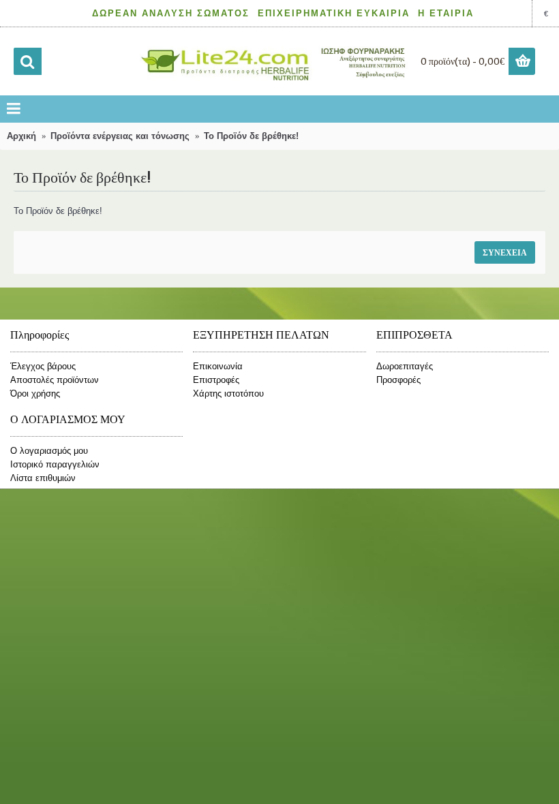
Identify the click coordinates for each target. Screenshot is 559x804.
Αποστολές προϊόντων (54, 380)
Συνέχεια (505, 252)
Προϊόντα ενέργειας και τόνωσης (120, 136)
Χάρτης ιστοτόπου (228, 393)
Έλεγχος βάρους (43, 366)
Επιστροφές (216, 380)
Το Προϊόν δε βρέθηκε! (251, 136)
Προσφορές (398, 380)
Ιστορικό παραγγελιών (55, 464)
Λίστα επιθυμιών (43, 478)
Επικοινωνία (218, 366)
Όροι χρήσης (35, 393)
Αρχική (21, 136)
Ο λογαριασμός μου (49, 451)
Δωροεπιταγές (404, 366)
